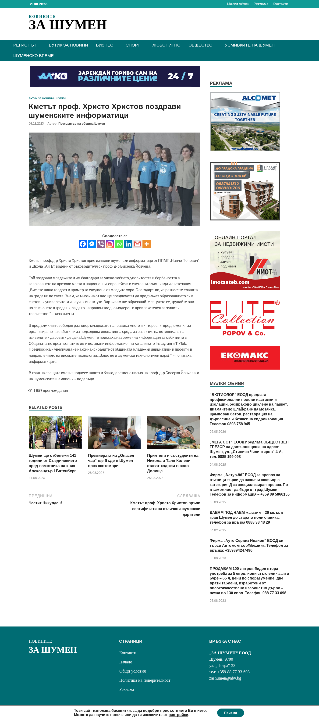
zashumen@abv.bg (225, 678)
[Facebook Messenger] (92, 244)
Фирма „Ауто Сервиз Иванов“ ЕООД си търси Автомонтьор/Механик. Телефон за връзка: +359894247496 (249, 545)
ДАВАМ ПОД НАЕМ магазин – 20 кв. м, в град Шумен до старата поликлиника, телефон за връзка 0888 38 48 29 (246, 517)
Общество (200, 45)
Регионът (24, 45)
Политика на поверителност (144, 680)
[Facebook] (83, 244)
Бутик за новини (68, 45)
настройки (178, 715)
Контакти (280, 4)
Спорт (133, 45)
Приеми (230, 713)
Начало (125, 662)
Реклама (261, 4)
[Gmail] (137, 244)
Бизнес (104, 45)
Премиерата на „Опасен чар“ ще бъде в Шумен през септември (111, 460)
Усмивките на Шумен (250, 45)
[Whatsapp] (119, 244)
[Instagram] (110, 244)
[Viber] (101, 244)
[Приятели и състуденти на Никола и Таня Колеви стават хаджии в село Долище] (173, 434)
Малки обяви (238, 4)
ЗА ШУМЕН (68, 24)
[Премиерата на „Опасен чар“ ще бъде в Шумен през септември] (114, 434)
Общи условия (132, 671)
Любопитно (166, 45)
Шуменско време (33, 55)
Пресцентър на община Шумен (81, 123)
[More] (146, 244)
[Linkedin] (128, 244)
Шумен (61, 98)
